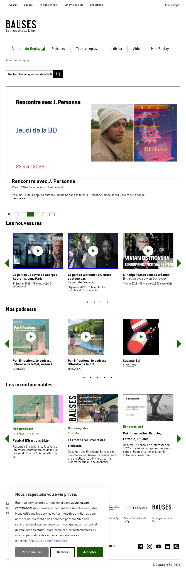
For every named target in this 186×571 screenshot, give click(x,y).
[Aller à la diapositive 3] (101, 302)
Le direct (115, 49)
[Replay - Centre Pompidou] (30, 26)
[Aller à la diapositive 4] (107, 302)
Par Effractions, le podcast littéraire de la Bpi (87, 362)
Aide (136, 49)
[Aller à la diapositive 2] (94, 302)
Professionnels (48, 4)
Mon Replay (160, 49)
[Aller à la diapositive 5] (111, 378)
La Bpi (13, 4)
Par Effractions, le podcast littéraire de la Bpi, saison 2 (32, 362)
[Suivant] (179, 263)
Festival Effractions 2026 (31, 440)
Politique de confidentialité (48, 540)
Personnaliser (32, 552)
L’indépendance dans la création (146, 275)
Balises (28, 4)
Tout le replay (86, 49)
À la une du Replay (26, 49)
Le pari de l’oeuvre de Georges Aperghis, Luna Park (35, 276)
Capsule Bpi (131, 360)
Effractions (96, 4)
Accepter (89, 552)
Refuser (63, 552)
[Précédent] (7, 263)
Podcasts (58, 49)
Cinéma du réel (73, 4)
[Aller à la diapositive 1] (87, 302)
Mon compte (172, 5)
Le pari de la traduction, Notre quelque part (89, 276)
